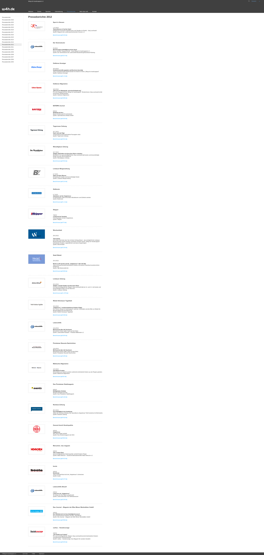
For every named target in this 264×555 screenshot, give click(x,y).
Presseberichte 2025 (8, 22)
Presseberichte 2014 (8, 39)
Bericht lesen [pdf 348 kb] (60, 315)
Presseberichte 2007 (8, 57)
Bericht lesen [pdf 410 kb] (60, 458)
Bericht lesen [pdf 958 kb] (60, 520)
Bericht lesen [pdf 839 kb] (60, 271)
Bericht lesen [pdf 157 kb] (60, 479)
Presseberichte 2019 (8, 29)
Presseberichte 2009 (8, 52)
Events (39, 11)
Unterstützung (59, 11)
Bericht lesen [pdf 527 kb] (60, 55)
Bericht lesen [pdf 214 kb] (60, 181)
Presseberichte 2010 (8, 49)
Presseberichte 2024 (8, 25)
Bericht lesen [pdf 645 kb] (60, 542)
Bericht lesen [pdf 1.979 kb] (60, 293)
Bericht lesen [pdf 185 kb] (60, 356)
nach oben (25, 553)
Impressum (41, 553)
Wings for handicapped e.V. (36, 1)
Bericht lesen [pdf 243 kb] (60, 35)
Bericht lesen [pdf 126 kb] (60, 397)
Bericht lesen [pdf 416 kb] (60, 417)
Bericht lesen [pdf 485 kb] (60, 98)
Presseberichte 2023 (8, 27)
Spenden (48, 11)
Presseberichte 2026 (8, 20)
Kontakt (94, 11)
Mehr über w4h (84, 11)
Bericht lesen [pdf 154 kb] (60, 247)
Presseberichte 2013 (8, 42)
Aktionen (30, 11)
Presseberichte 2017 (8, 32)
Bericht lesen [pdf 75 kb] (59, 222)
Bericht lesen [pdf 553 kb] (60, 161)
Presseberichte (71, 11)
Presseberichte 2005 (8, 62)
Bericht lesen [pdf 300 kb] (60, 335)
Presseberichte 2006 (8, 59)
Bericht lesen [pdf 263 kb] (60, 118)
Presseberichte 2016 (8, 34)
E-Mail (33, 553)
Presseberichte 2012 (8, 44)
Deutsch (254, 1)
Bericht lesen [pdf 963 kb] (60, 438)
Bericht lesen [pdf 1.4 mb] (60, 202)
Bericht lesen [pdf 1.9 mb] (60, 76)
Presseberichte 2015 (8, 37)
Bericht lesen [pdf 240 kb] (60, 499)
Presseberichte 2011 (8, 47)
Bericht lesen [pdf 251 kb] (60, 139)
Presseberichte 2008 (8, 54)
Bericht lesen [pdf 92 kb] (59, 376)
